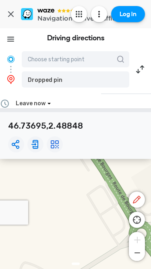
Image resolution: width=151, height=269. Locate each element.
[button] (75, 79)
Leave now (31, 103)
